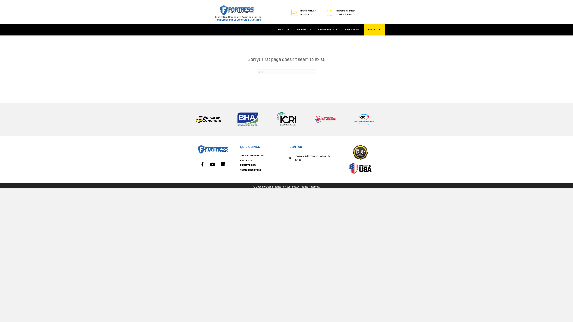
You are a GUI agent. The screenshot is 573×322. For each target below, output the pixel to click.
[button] (288, 30)
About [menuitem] (281, 29)
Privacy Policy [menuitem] (248, 165)
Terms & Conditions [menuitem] (250, 170)
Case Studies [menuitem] (352, 29)
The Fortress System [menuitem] (252, 155)
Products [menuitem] (301, 29)
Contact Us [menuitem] (374, 29)
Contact (296, 147)
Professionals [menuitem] (326, 29)
